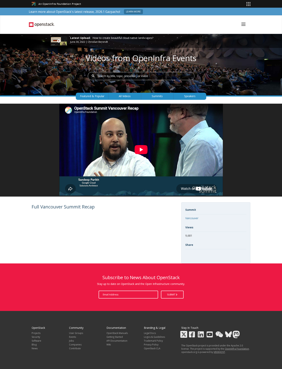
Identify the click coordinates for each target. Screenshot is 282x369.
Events (72, 337)
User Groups (76, 333)
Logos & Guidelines (154, 337)
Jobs (71, 340)
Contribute (75, 348)
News (35, 348)
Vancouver (191, 218)
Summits (157, 96)
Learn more (133, 11)
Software (36, 340)
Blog (34, 344)
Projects (36, 333)
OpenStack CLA (152, 348)
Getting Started (114, 337)
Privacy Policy (151, 344)
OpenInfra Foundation (237, 348)
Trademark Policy (153, 340)
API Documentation (116, 340)
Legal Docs (150, 333)
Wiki (108, 344)
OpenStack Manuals (117, 333)
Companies (75, 344)
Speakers (189, 96)
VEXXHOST (219, 352)
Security (36, 337)
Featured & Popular (92, 96)
